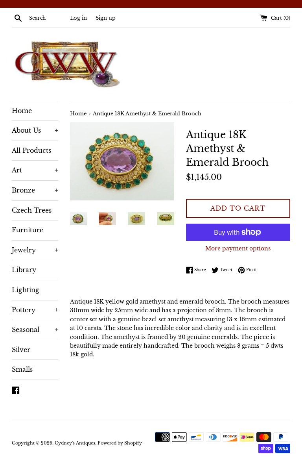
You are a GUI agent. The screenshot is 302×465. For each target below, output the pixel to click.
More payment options (238, 248)
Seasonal (35, 329)
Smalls (22, 369)
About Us (35, 130)
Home (22, 111)
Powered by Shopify (120, 443)
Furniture (27, 230)
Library (24, 270)
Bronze (35, 190)
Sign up (106, 18)
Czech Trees (32, 210)
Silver (21, 350)
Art (35, 170)
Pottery (35, 310)
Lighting (25, 290)
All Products (31, 150)
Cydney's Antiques (75, 443)
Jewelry (35, 250)
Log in (78, 18)
